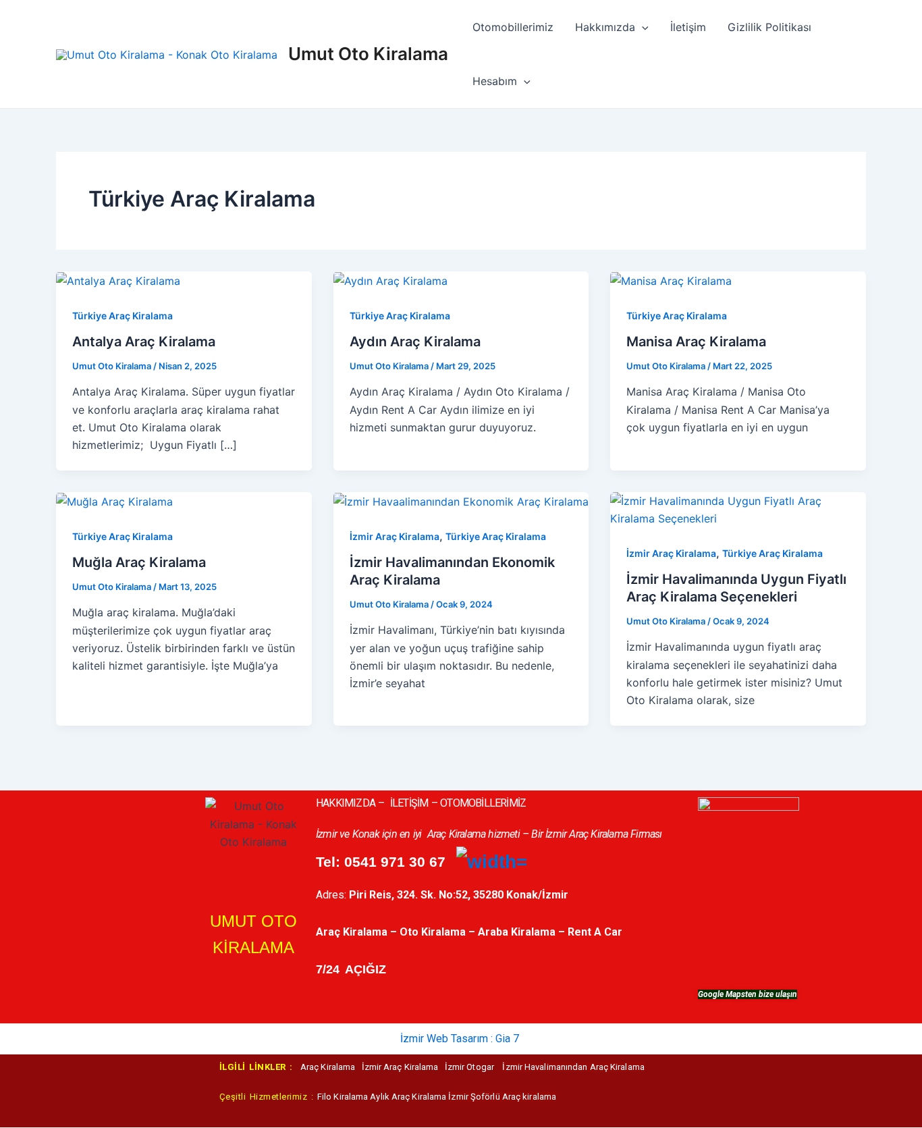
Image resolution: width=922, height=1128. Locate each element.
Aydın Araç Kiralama (415, 341)
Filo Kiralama (343, 1097)
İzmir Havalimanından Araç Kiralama (573, 1067)
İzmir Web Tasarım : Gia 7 (459, 1038)
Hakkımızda (605, 27)
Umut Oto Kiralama (368, 53)
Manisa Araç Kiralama (696, 341)
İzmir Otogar (470, 1067)
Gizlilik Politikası (769, 27)
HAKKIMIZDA (345, 803)
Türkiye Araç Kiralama (122, 315)
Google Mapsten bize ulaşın (747, 994)
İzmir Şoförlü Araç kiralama (502, 1097)
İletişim (688, 27)
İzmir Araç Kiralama (394, 536)
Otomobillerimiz (512, 27)
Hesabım (494, 81)
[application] (642, 27)
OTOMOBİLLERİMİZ (483, 803)
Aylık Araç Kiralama (408, 1097)
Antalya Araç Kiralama (143, 341)
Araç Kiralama (331, 1067)
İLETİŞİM (409, 803)
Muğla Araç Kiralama (139, 562)
